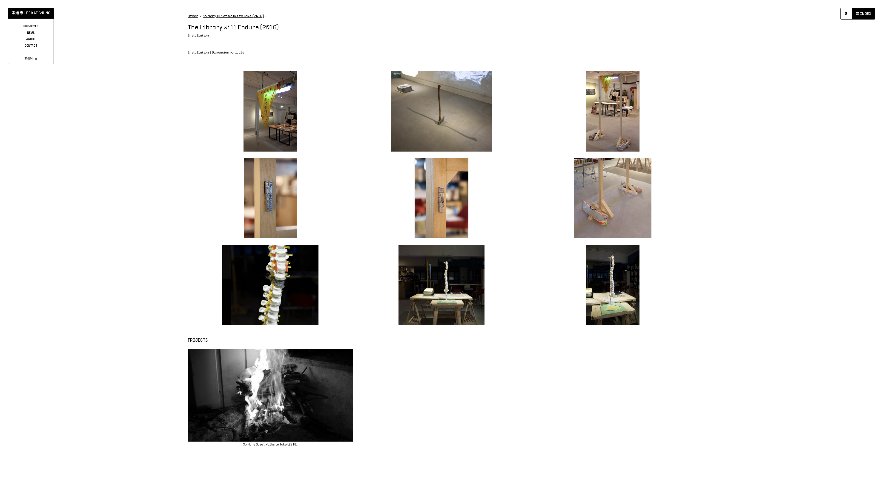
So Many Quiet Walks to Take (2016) (233, 16)
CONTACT (31, 45)
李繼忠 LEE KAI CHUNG (30, 13)
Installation (198, 35)
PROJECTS (30, 26)
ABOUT (31, 39)
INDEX (865, 14)
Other (193, 16)
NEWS (31, 32)
